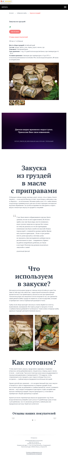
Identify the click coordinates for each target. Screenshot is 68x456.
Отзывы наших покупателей (18, 37)
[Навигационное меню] (65, 7)
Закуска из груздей (35, 13)
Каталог (11, 13)
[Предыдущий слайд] (12, 81)
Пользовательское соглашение (34, 454)
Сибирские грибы (22, 13)
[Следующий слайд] (56, 81)
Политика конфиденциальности (34, 452)
